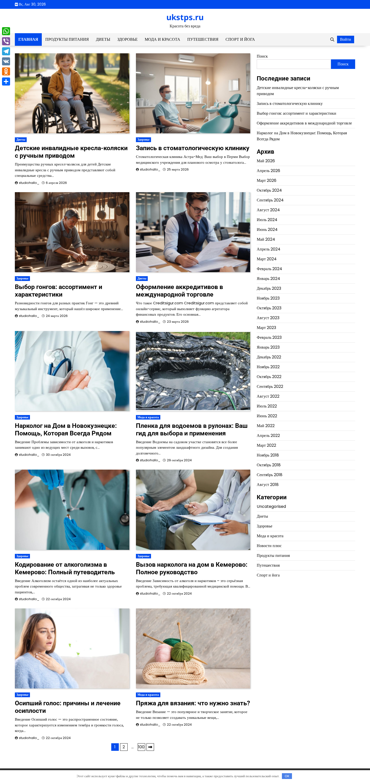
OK (287, 776)
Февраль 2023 (269, 337)
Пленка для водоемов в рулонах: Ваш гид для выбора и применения (192, 429)
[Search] (332, 39)
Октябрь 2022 (269, 377)
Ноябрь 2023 (268, 298)
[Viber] (6, 41)
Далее (150, 747)
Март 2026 (266, 180)
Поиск (262, 56)
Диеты (103, 39)
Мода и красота (162, 39)
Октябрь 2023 (269, 308)
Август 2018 (268, 484)
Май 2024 (266, 239)
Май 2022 (266, 426)
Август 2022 (268, 396)
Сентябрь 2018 (269, 475)
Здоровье (127, 39)
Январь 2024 (268, 278)
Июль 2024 (267, 220)
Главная (28, 39)
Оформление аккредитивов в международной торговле (179, 290)
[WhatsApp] (6, 31)
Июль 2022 (267, 406)
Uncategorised (271, 506)
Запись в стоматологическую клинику (192, 148)
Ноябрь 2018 (268, 455)
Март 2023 (266, 328)
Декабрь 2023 (269, 288)
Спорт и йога (240, 39)
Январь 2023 (268, 347)
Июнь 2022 (267, 416)
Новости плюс (269, 545)
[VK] (6, 61)
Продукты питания (67, 39)
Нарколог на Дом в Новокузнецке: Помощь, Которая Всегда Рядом (66, 429)
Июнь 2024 (267, 229)
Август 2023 (268, 318)
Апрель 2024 (268, 249)
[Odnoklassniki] (6, 71)
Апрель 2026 (268, 171)
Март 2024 (267, 259)
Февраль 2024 (269, 269)
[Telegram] (6, 51)
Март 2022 (266, 445)
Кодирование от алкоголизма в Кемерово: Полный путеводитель (65, 568)
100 (141, 747)
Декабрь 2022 (269, 357)
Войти (345, 39)
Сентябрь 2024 (270, 200)
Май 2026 (266, 161)
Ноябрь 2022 (268, 367)
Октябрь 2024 (269, 190)
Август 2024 (268, 210)
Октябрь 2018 (269, 465)
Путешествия (202, 39)
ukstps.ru (185, 17)
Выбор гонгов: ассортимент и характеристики (58, 290)
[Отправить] (6, 81)
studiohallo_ (29, 183)
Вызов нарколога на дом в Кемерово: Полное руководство (191, 568)
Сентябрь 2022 (270, 386)
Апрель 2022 (268, 435)
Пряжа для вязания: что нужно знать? (193, 703)
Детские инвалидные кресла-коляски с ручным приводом (71, 151)
